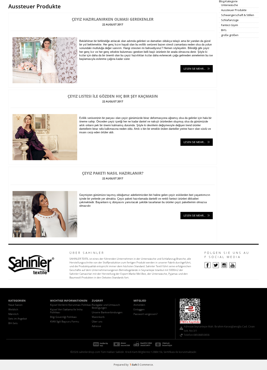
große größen (229, 35)
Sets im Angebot (17, 318)
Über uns (97, 321)
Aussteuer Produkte (234, 10)
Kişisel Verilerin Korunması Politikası (70, 305)
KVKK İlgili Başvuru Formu (64, 321)
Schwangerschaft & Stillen (237, 15)
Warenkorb (98, 317)
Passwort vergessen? (145, 314)
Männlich (13, 314)
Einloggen (139, 309)
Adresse (96, 326)
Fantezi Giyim (229, 25)
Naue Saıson (15, 305)
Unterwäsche (229, 5)
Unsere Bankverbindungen (107, 312)
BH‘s (224, 30)
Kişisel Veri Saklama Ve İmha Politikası (66, 311)
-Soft (134, 364)
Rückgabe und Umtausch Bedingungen (106, 306)
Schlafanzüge (230, 20)
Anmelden (139, 305)
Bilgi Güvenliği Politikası (63, 317)
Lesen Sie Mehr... (194, 68)
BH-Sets (13, 323)
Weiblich (13, 309)
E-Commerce (145, 364)
